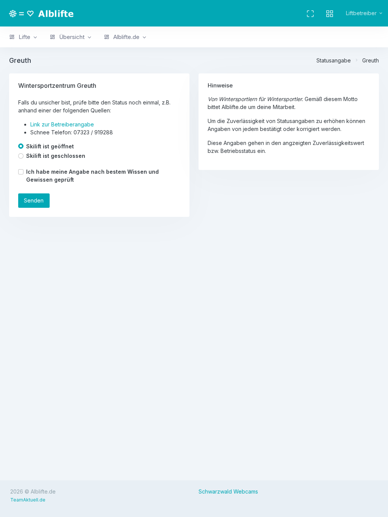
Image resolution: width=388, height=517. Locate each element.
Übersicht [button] (71, 37)
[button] (329, 13)
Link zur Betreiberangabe (62, 124)
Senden (34, 200)
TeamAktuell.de (27, 500)
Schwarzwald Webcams (228, 491)
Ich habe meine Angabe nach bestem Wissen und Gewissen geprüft (92, 175)
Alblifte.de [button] (125, 37)
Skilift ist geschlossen (55, 156)
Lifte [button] (23, 37)
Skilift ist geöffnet (50, 146)
